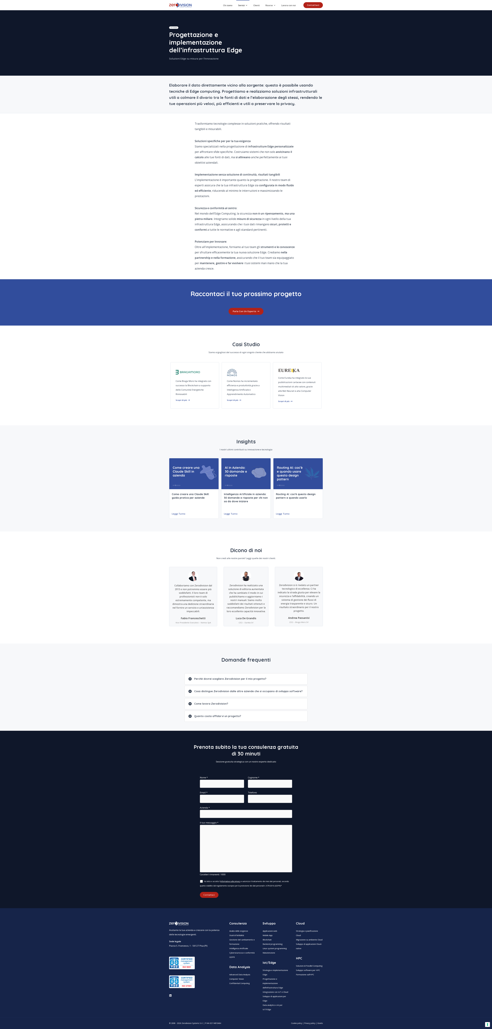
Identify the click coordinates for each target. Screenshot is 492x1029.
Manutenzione (269, 952)
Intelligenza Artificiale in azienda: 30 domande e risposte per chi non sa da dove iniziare (246, 498)
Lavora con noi (288, 5)
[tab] (246, 678)
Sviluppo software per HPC (308, 970)
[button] (313, 5)
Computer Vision (236, 979)
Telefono (252, 792)
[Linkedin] (170, 995)
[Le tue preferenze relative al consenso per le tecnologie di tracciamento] (487, 1024)
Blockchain (267, 939)
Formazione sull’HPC (305, 974)
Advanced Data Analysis (239, 974)
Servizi (241, 5)
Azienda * (205, 807)
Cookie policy (296, 1023)
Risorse (269, 5)
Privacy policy (309, 1023)
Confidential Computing (239, 983)
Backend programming (273, 944)
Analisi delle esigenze (238, 931)
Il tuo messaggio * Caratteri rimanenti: (212, 848)
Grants (320, 1023)
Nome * (204, 777)
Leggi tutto (178, 513)
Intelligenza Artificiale (238, 948)
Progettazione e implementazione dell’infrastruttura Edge (273, 983)
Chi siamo (227, 5)
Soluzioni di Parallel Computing (309, 966)
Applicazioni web (270, 931)
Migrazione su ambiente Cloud (309, 939)
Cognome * (253, 777)
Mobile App (268, 935)
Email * (203, 792)
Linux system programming (275, 948)
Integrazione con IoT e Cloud (275, 992)
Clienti (256, 5)
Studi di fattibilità (236, 935)
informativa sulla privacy (230, 881)
